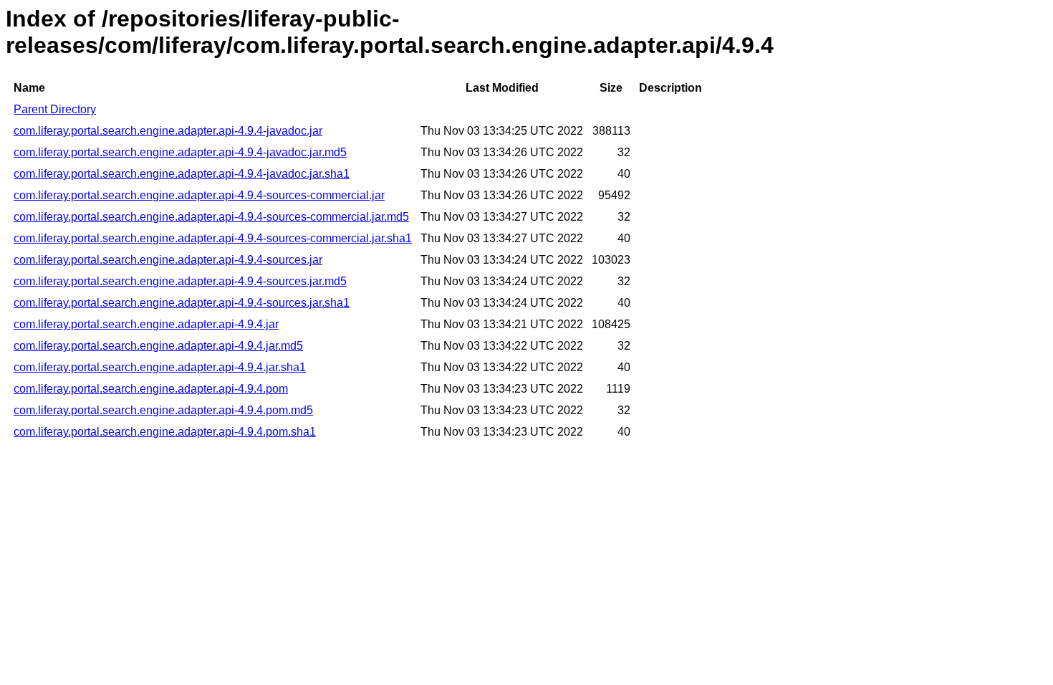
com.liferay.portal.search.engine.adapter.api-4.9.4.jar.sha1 (160, 367)
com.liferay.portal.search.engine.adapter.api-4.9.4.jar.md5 (158, 346)
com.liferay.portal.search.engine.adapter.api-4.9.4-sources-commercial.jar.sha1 (213, 238)
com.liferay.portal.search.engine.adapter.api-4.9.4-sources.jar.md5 (180, 281)
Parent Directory (55, 109)
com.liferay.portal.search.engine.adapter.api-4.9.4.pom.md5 (163, 410)
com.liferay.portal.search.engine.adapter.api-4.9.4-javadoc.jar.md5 (180, 152)
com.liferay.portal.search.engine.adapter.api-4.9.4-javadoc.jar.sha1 (182, 174)
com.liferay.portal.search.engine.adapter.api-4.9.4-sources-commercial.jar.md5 (211, 217)
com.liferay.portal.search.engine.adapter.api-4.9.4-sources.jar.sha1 (182, 303)
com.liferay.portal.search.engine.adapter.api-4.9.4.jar (146, 324)
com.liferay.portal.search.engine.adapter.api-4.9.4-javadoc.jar (168, 131)
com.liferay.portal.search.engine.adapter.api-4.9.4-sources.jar (168, 260)
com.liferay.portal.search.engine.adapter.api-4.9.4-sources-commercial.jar (199, 195)
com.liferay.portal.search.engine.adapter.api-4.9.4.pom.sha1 (165, 432)
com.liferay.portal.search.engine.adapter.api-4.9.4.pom (151, 389)
